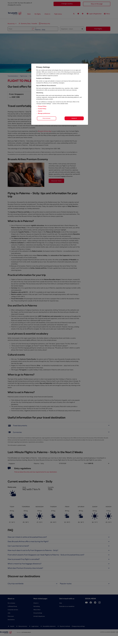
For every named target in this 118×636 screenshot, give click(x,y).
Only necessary (46, 118)
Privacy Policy (42, 106)
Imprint (40, 111)
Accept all (74, 118)
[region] (59, 94)
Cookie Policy (42, 108)
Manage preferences (44, 113)
